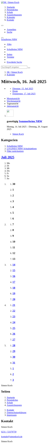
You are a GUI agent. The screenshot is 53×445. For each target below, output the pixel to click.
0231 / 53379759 (8, 432)
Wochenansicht (13, 101)
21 (13, 305)
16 (13, 276)
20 (13, 299)
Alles (9, 44)
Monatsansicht (13, 98)
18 (13, 287)
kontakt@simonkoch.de (11, 436)
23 (13, 316)
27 (13, 339)
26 (13, 333)
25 (13, 328)
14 (13, 264)
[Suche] (2, 37)
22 (13, 310)
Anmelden (11, 29)
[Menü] (2, 25)
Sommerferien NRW (30, 121)
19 (13, 293)
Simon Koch (18, 134)
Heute (15, 91)
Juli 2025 (7, 157)
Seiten (9, 54)
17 (13, 281)
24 (13, 322)
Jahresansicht (13, 106)
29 (13, 351)
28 (13, 345)
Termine (10, 57)
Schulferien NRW (15, 49)
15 (13, 270)
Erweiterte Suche (14, 62)
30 (13, 356)
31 (13, 362)
